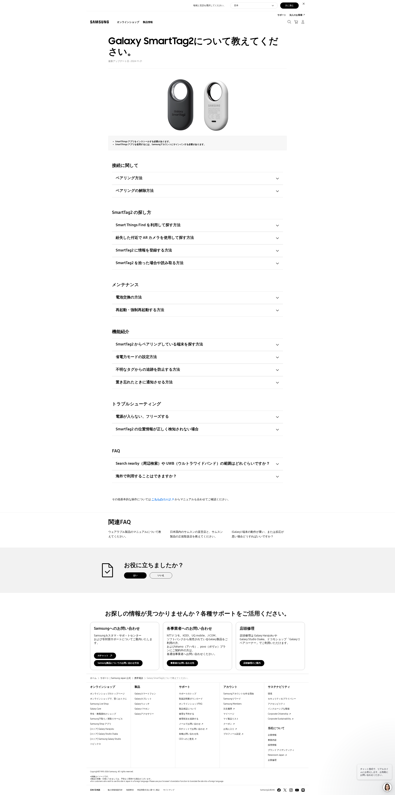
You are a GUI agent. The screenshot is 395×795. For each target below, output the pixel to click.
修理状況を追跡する (188, 719)
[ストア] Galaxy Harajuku (102, 729)
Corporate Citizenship (278, 714)
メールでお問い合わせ (190, 724)
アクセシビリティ (276, 704)
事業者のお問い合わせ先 (182, 663)
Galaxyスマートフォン (145, 693)
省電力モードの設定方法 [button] (136, 357)
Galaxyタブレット (143, 698)
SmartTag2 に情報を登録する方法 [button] (144, 250)
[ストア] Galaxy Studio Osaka (104, 734)
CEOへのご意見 (186, 739)
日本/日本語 (95, 790)
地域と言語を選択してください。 (209, 5)
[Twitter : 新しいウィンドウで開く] (285, 790)
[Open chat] (387, 787)
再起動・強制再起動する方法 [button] (140, 310)
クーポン (228, 724)
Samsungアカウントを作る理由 (238, 693)
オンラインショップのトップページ (107, 693)
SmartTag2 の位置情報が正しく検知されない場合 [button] (157, 429)
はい (135, 575)
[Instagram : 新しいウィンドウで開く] (291, 790)
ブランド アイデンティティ (281, 750)
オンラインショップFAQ (190, 704)
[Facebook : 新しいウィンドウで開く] (279, 790)
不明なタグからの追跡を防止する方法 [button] (148, 369)
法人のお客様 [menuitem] (295, 15)
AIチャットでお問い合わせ (192, 729)
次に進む (289, 5)
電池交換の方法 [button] (129, 297)
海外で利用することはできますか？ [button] (146, 476)
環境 (270, 693)
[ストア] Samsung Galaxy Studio (105, 739)
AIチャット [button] (103, 655)
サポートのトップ (187, 693)
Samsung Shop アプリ (100, 724)
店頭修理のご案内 (252, 663)
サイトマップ (168, 790)
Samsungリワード (232, 698)
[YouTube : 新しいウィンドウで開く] (297, 790)
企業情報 (272, 735)
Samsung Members (232, 704)
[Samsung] (99, 22)
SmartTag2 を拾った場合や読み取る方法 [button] (149, 263)
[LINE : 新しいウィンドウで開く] (303, 790)
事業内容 (272, 740)
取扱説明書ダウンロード (191, 698)
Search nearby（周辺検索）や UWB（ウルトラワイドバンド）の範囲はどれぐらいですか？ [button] (193, 463)
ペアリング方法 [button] (129, 178)
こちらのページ (161, 499)
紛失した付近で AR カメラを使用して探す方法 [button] (155, 237)
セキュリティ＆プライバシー (282, 698)
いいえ (161, 575)
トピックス (95, 744)
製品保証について (187, 708)
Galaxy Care (95, 708)
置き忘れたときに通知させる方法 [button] (144, 382)
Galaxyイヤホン (142, 708)
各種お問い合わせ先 (188, 734)
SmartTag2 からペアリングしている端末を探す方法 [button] (159, 344)
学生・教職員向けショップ (103, 714)
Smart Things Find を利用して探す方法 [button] (148, 225)
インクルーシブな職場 (278, 708)
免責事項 (130, 790)
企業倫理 (272, 760)
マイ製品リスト (231, 719)
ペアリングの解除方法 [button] (135, 190)
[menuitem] (128, 22)
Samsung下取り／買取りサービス (106, 719)
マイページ (228, 714)
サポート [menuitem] (281, 15)
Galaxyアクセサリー (144, 714)
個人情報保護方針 (115, 790)
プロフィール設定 (232, 734)
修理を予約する (186, 714)
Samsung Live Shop (99, 704)
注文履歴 (228, 708)
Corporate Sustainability (279, 719)
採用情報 (272, 745)
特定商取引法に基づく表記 (148, 790)
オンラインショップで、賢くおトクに (108, 698)
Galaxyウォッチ (142, 704)
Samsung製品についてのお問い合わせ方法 (118, 663)
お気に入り (229, 729)
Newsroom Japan (276, 755)
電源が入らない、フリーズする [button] (142, 416)
